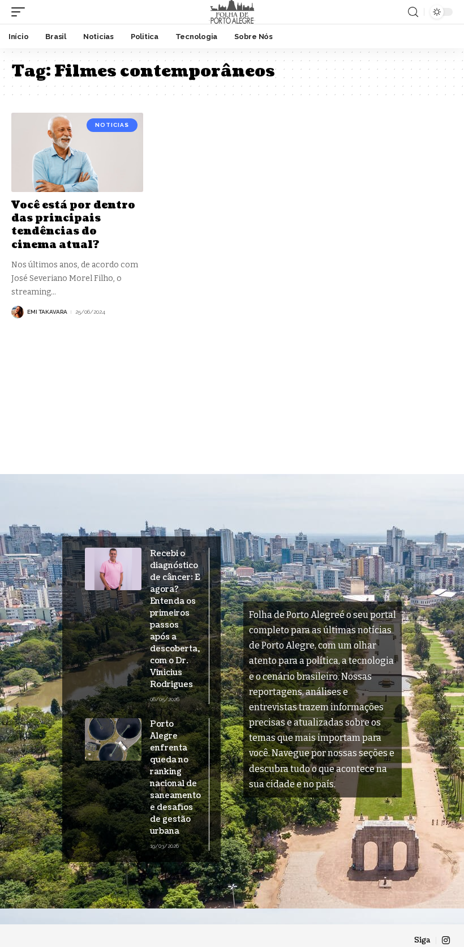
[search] (413, 12)
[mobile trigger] (21, 11)
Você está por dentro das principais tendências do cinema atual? (73, 225)
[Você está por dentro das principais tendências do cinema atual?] (77, 152)
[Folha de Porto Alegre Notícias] (232, 12)
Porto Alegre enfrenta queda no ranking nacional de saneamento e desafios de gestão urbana (175, 778)
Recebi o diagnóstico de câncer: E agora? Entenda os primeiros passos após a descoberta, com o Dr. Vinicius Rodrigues (175, 619)
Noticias (112, 125)
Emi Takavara (47, 312)
